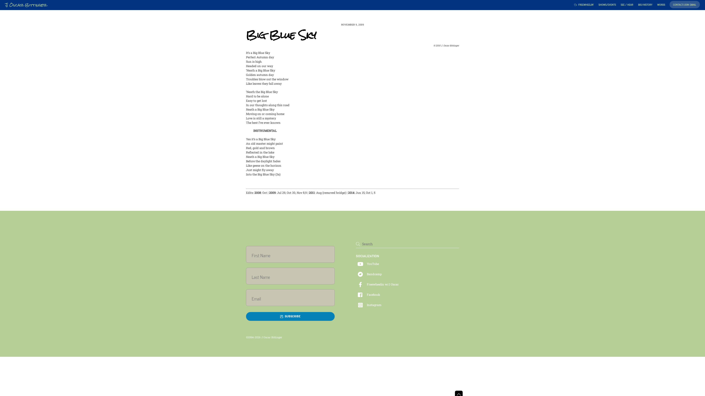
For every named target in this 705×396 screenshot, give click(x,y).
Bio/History (645, 4)
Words (661, 4)
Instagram (373, 305)
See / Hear (627, 4)
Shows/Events (607, 4)
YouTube (372, 264)
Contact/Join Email (684, 4)
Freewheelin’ (586, 4)
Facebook (373, 294)
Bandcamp (374, 274)
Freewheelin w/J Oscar (382, 284)
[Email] (292, 298)
